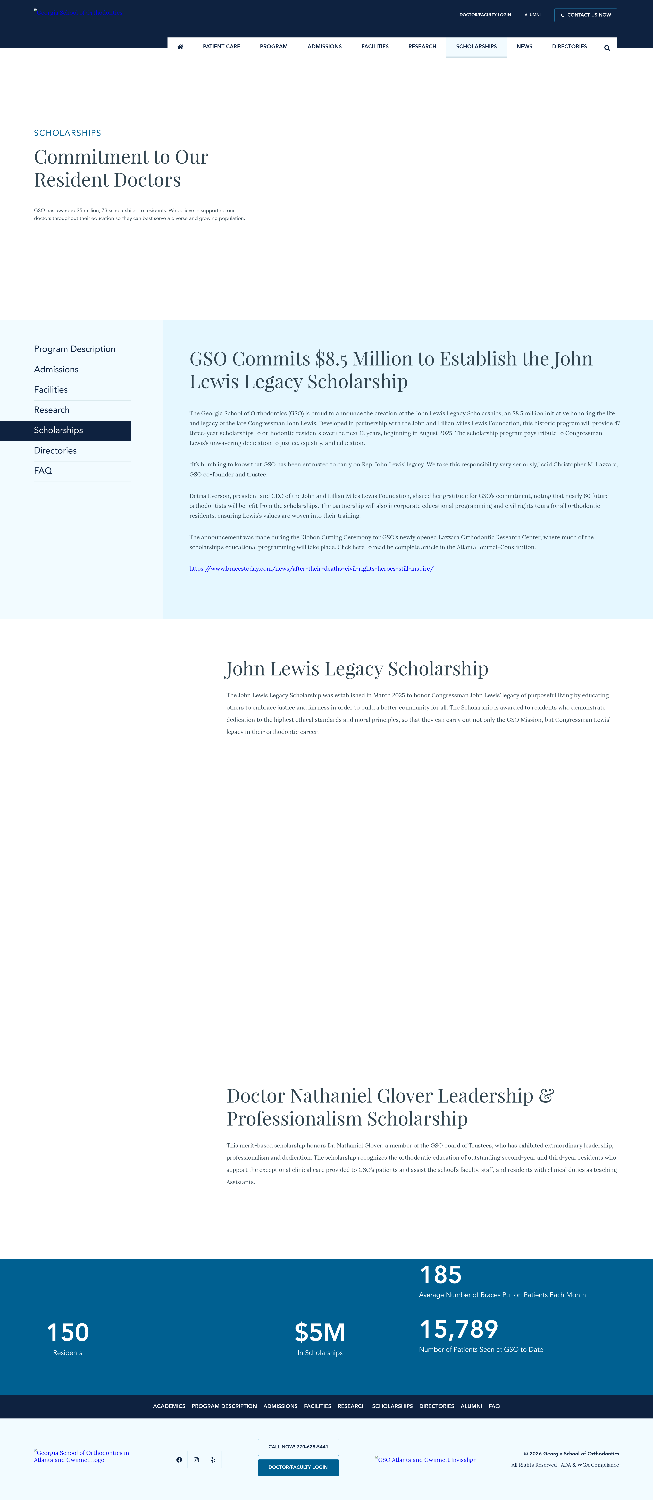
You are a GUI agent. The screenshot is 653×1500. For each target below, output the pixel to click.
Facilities (375, 47)
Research (422, 47)
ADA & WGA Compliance (590, 1464)
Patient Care (221, 47)
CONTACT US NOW (589, 15)
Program (274, 47)
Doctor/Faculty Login (485, 15)
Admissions (325, 47)
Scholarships (476, 47)
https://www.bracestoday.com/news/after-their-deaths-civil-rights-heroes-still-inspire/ (311, 568)
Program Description (75, 349)
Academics (169, 1406)
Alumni (533, 15)
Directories (569, 47)
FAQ (43, 471)
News (524, 47)
